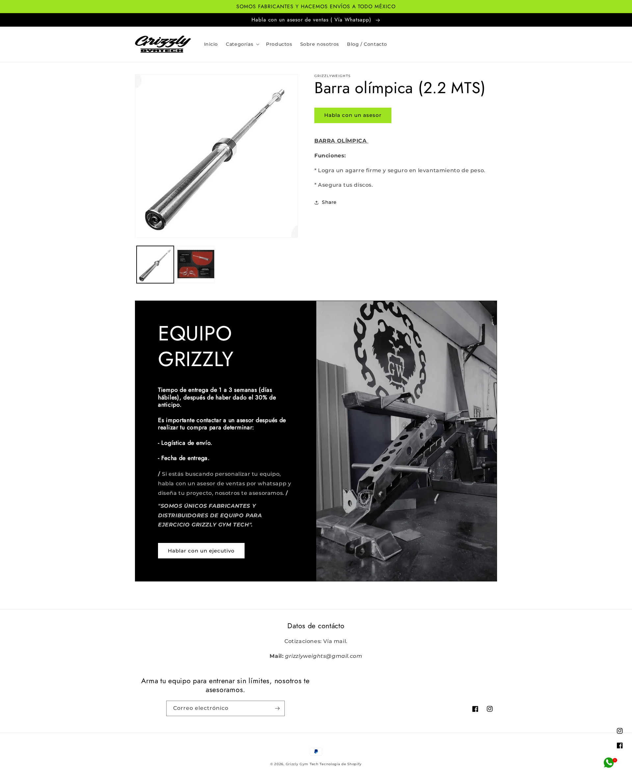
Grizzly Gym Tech (302, 764)
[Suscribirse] (277, 708)
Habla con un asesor (353, 115)
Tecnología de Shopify (341, 764)
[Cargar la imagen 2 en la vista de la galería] (195, 264)
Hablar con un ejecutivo (201, 551)
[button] (242, 44)
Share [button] (329, 202)
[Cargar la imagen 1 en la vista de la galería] (155, 264)
